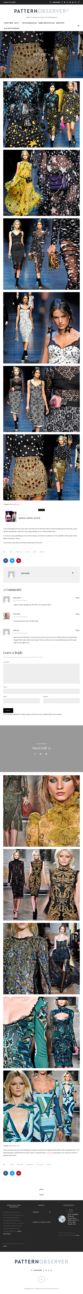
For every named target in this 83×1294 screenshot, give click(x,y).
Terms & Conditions (41, 1222)
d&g (11, 551)
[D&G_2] (41, 363)
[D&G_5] (41, 215)
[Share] (34, 60)
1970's (12, 1164)
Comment (6, 662)
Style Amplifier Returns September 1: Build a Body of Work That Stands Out (73, 1219)
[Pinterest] (70, 2)
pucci (49, 1164)
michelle (25, 573)
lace (35, 551)
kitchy (28, 551)
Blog (16, 23)
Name (5, 687)
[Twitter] (64, 2)
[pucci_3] (41, 1141)
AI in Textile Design (11, 28)
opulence (40, 1164)
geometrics (30, 1164)
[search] (50, 1212)
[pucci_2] (41, 994)
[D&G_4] (41, 147)
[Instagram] (67, 2)
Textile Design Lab (29, 23)
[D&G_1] (41, 289)
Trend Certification (46, 23)
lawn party (17, 598)
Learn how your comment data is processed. (46, 714)
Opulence (48, 1153)
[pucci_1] (41, 920)
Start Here (8, 23)
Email (5, 696)
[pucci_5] (41, 846)
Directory (60, 23)
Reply (78, 598)
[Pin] (46, 60)
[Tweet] (40, 60)
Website (45, 696)
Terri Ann (16, 614)
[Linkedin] (72, 2)
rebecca (16, 630)
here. (77, 1235)
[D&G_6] (41, 500)
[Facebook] (62, 2)
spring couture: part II (29, 518)
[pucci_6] (41, 1067)
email (5, 1246)
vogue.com (16, 504)
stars (42, 551)
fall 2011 (19, 551)
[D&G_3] (41, 431)
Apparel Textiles (41, 50)
